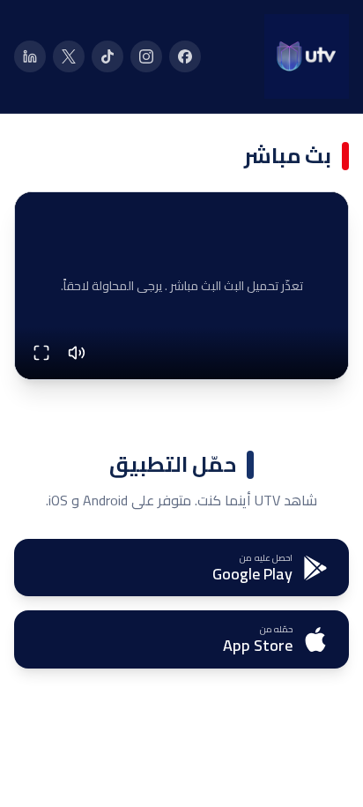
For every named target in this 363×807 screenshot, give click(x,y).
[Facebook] (185, 56)
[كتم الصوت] (77, 353)
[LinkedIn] (30, 56)
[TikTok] (107, 56)
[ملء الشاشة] (41, 353)
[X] (69, 56)
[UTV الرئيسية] (306, 56)
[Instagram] (146, 56)
